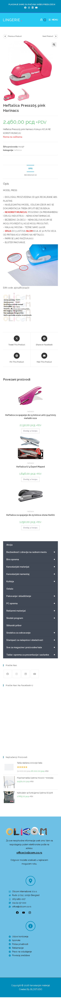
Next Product (47, 36)
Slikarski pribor (13, 625)
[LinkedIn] (32, 7)
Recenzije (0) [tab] (30, 175)
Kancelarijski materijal (30, 567)
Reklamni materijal (30, 611)
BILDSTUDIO (36, 989)
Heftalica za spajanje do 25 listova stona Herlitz (30, 515)
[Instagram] (29, 7)
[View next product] (56, 36)
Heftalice (18, 150)
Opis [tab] (30, 168)
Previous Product (15, 36)
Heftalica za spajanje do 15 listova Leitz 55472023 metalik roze (30, 416)
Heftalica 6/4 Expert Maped (30, 466)
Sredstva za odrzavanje (30, 633)
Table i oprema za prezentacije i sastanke (30, 655)
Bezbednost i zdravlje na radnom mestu (30, 552)
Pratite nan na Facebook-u (19, 685)
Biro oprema (30, 559)
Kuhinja (30, 581)
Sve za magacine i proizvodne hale (30, 647)
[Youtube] (36, 7)
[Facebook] (25, 7)
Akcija (9, 545)
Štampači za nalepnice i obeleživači (30, 640)
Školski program (30, 618)
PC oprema (30, 603)
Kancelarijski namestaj (30, 574)
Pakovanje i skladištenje (30, 596)
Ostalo (9, 589)
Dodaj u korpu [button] (30, 431)
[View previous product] (5, 36)
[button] (54, 44)
